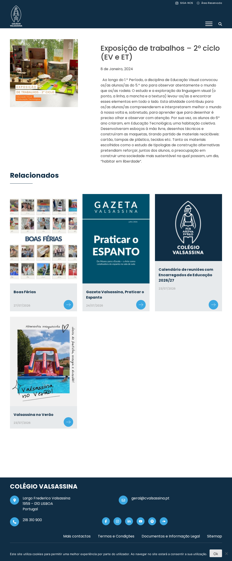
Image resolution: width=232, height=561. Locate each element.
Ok (215, 553)
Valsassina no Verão (33, 414)
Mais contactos (77, 536)
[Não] (226, 553)
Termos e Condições (116, 536)
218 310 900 (32, 520)
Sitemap (214, 536)
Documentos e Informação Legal (171, 536)
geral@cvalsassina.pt (150, 498)
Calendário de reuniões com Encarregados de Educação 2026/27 (186, 275)
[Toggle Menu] (209, 24)
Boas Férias (25, 292)
